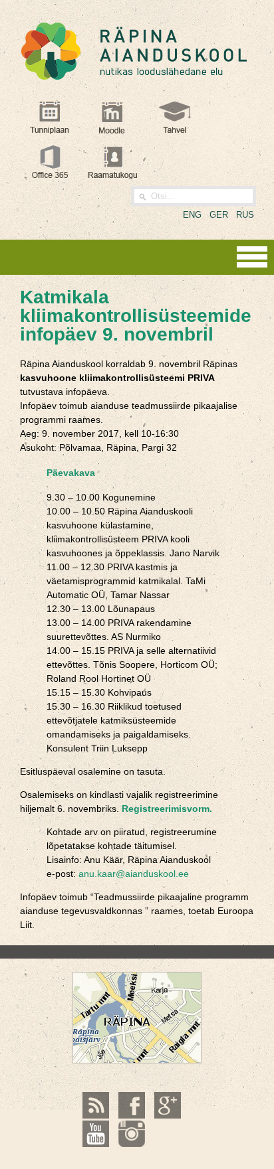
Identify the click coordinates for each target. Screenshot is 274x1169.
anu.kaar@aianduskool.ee (133, 873)
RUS (245, 215)
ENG (192, 215)
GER (218, 215)
